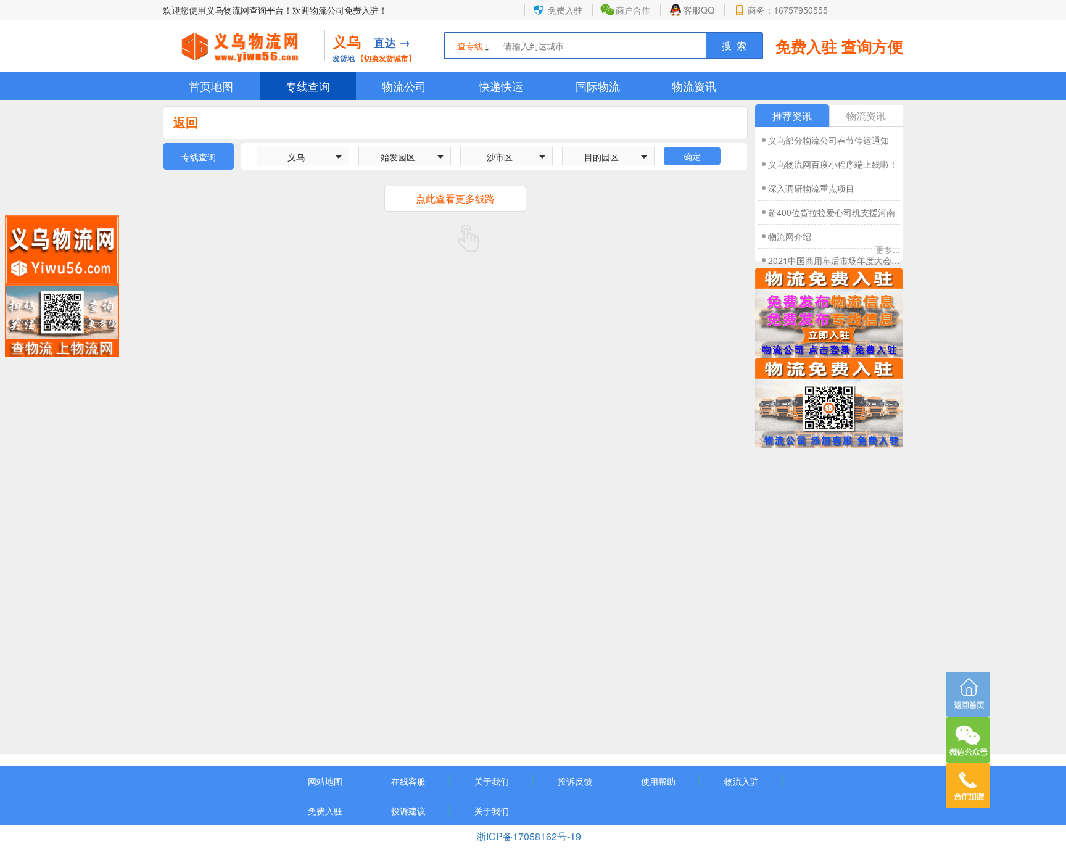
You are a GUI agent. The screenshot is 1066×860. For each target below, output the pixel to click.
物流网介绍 (789, 236)
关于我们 (491, 781)
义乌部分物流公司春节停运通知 (828, 140)
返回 (185, 122)
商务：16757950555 (788, 10)
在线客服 (408, 781)
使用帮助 (658, 781)
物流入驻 (741, 781)
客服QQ (699, 10)
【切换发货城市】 (386, 58)
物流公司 (404, 86)
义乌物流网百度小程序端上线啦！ (833, 164)
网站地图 (325, 781)
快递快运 (501, 86)
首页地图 (211, 86)
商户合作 (633, 10)
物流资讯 (694, 86)
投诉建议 (408, 810)
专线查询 (308, 86)
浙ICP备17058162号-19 (530, 836)
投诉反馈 (575, 781)
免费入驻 (565, 10)
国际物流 (598, 86)
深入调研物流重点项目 (811, 188)
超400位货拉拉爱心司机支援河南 (831, 212)
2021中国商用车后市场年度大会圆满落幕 (834, 260)
